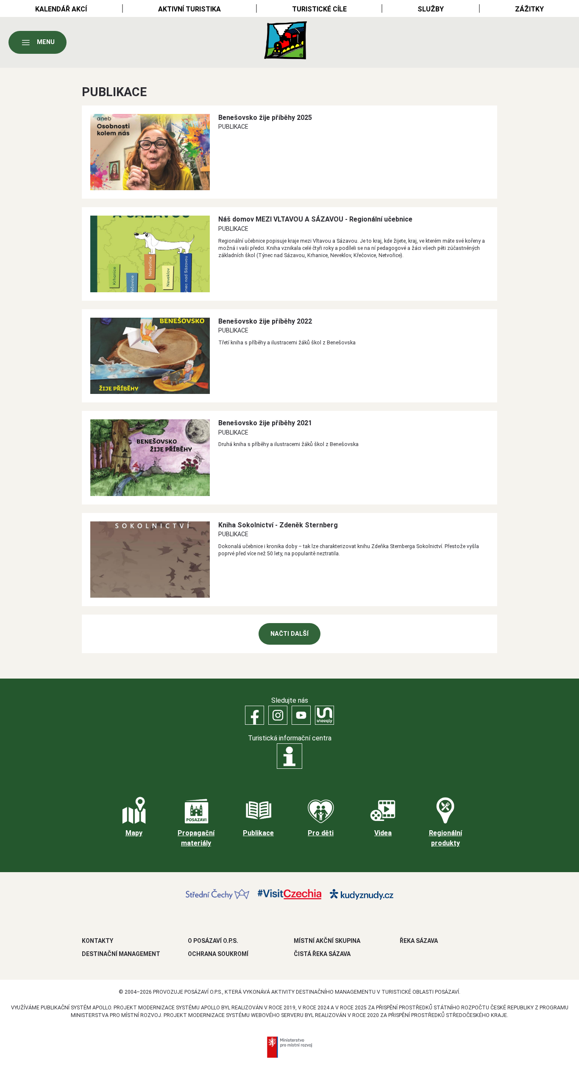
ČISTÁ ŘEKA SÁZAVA (322, 954)
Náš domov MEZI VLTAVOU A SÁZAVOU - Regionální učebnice (315, 219)
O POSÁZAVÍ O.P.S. (213, 940)
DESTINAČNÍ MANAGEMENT (121, 954)
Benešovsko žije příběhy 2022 (265, 321)
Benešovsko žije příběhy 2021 (265, 423)
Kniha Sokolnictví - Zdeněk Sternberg (278, 525)
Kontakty (97, 940)
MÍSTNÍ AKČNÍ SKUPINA (327, 940)
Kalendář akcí (61, 9)
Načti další (289, 633)
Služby (431, 9)
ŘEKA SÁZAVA (419, 940)
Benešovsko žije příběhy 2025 (265, 118)
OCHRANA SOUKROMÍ (218, 954)
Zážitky (529, 9)
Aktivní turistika (189, 9)
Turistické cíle (319, 9)
